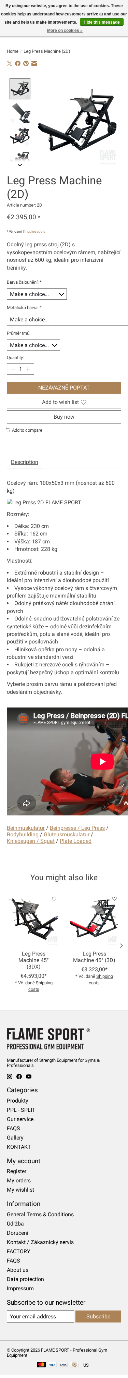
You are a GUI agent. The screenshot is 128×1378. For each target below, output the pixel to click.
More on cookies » (65, 30)
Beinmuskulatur (26, 828)
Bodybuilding (23, 834)
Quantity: (15, 357)
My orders (19, 1180)
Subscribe (98, 1316)
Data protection (25, 1279)
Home (12, 51)
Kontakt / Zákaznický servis (40, 1242)
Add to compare (27, 430)
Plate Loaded (75, 841)
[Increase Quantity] (27, 369)
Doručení (17, 1233)
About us (17, 1270)
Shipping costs (34, 231)
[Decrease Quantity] (13, 369)
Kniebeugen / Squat (31, 841)
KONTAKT (19, 1147)
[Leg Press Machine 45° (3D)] (95, 919)
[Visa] (52, 1365)
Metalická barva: (24, 307)
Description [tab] (24, 462)
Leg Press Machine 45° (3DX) (33, 960)
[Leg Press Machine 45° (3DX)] (34, 919)
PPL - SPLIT (21, 1110)
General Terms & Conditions (40, 1214)
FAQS (13, 1128)
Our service (20, 1119)
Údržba (15, 1223)
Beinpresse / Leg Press (77, 828)
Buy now (64, 417)
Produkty (17, 1100)
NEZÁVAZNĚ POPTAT (64, 387)
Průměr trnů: (18, 333)
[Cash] (74, 1365)
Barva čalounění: (24, 282)
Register (16, 1171)
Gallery (15, 1137)
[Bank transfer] (63, 1365)
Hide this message (102, 22)
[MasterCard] (41, 1365)
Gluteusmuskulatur (66, 834)
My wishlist (20, 1189)
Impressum (20, 1288)
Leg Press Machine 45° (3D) (94, 956)
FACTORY (18, 1251)
